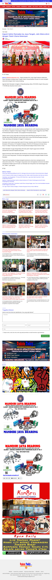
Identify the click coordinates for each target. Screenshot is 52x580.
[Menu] (3, 3)
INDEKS (10, 571)
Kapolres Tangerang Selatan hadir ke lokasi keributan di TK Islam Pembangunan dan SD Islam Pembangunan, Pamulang (23, 181)
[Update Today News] (8, 3)
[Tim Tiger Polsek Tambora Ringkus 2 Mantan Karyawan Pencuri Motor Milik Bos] (42, 219)
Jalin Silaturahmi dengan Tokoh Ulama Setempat (14, 190)
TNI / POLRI (4, 31)
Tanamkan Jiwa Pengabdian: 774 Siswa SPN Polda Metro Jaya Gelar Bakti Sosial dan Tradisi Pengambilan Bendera (23, 177)
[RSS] (26, 568)
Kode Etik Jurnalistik (18, 571)
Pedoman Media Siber (29, 571)
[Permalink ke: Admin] (3, 39)
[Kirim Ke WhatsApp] (49, 195)
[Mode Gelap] (46, 4)
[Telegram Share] (46, 195)
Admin (6, 38)
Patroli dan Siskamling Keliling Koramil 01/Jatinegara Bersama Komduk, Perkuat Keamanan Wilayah (25, 173)
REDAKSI (37, 571)
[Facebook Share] (38, 195)
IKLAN (42, 571)
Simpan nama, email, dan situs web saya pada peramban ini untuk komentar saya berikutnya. (24, 332)
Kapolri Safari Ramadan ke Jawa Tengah (36, 190)
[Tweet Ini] (40, 195)
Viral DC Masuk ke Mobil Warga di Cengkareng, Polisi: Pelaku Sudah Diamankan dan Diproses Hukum (25, 175)
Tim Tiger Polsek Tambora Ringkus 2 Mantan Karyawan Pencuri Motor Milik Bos (20, 186)
